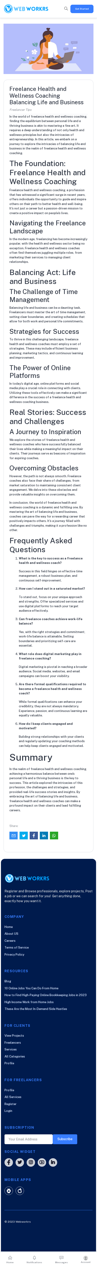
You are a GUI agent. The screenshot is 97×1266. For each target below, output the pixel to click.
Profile (9, 1063)
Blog (7, 981)
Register (10, 1104)
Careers (10, 940)
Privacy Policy (14, 954)
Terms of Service (16, 947)
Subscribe (65, 1139)
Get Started (82, 8)
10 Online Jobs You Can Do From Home (31, 988)
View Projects (14, 1035)
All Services (12, 1097)
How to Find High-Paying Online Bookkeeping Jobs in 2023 (45, 995)
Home (8, 927)
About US (11, 933)
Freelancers (12, 1042)
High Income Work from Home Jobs (29, 1002)
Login (8, 1111)
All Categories (14, 1056)
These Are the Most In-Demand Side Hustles (35, 1009)
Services (10, 1049)
